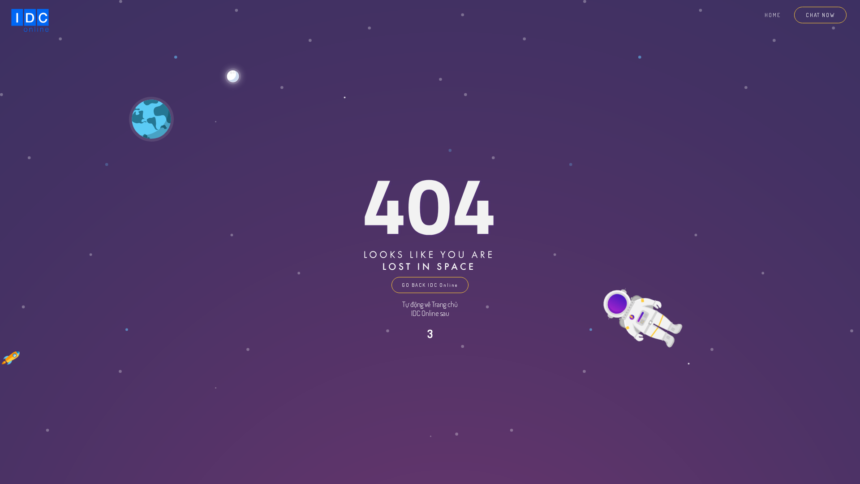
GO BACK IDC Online (430, 285)
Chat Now (820, 15)
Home (773, 15)
